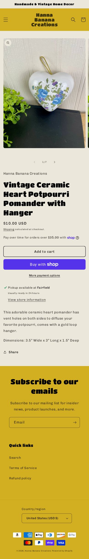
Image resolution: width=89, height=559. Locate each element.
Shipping (8, 229)
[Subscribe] (75, 422)
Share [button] (13, 352)
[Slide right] (55, 162)
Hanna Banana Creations (38, 551)
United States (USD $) (42, 518)
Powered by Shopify (62, 551)
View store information (27, 300)
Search (15, 458)
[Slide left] (34, 162)
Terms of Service (23, 468)
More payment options (44, 275)
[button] (6, 20)
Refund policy (20, 478)
